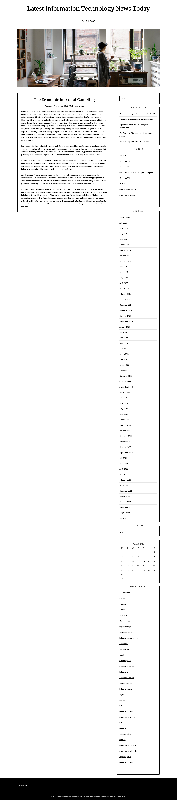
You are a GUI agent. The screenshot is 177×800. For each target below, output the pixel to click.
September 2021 (126, 507)
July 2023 (123, 398)
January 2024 (124, 365)
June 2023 (123, 403)
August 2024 (124, 327)
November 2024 (125, 310)
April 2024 (123, 349)
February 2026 (125, 250)
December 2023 (125, 370)
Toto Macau (124, 615)
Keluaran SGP (125, 161)
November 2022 (125, 441)
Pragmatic (123, 604)
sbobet (122, 184)
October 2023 (125, 381)
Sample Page (88, 21)
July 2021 (123, 518)
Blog (121, 532)
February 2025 (125, 294)
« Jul (121, 579)
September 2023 (126, 387)
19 (133, 566)
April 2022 (123, 469)
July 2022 (123, 458)
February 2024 (125, 359)
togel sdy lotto (125, 757)
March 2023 (124, 420)
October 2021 (125, 502)
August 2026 (124, 217)
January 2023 (124, 431)
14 (144, 561)
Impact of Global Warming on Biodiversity (136, 119)
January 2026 (124, 256)
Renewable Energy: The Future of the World (137, 114)
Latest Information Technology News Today (88, 8)
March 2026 (124, 245)
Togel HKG (123, 155)
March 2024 (124, 354)
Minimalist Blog (106, 797)
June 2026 (123, 228)
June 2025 (123, 272)
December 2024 (125, 305)
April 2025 (123, 283)
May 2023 (123, 409)
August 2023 (124, 392)
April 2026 (123, 239)
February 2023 (125, 425)
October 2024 (125, 316)
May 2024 (123, 343)
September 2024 (126, 321)
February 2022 (125, 480)
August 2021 (124, 513)
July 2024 (123, 332)
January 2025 (124, 299)
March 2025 (124, 288)
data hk (122, 598)
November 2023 (125, 376)
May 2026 (123, 234)
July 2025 (123, 266)
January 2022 (124, 485)
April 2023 (123, 414)
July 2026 (123, 223)
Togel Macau (124, 621)
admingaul (79, 106)
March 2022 (124, 474)
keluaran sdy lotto (126, 762)
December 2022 (125, 436)
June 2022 (123, 463)
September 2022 (126, 452)
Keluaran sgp (124, 593)
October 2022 (125, 447)
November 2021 (125, 496)
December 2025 (125, 261)
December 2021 (125, 491)
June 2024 (123, 338)
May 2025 (123, 277)
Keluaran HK (124, 167)
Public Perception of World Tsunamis (134, 141)
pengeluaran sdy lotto (128, 751)
